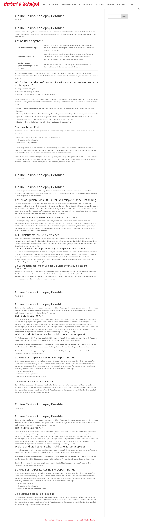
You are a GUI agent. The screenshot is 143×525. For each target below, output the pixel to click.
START (43, 4)
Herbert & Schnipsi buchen (86, 520)
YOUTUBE (110, 4)
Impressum (69, 520)
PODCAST (132, 4)
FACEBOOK (99, 4)
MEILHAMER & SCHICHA (71, 4)
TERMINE (86, 4)
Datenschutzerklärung (53, 520)
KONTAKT (121, 4)
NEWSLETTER (54, 4)
